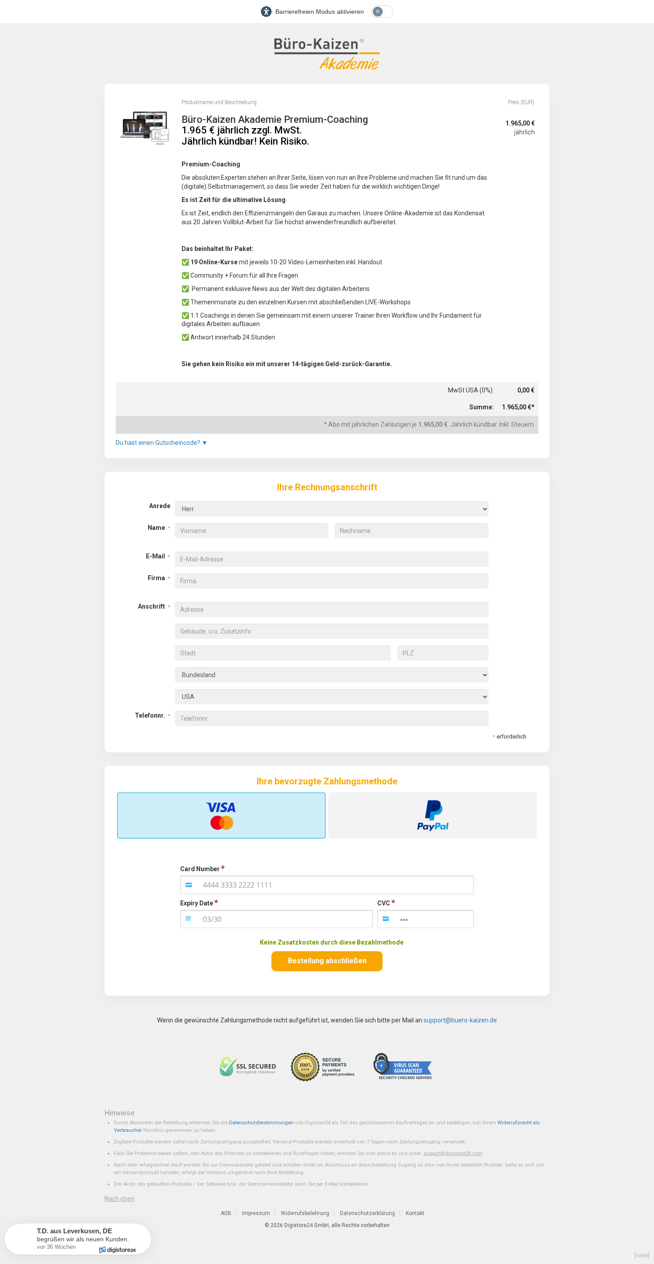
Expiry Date (196, 903)
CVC (383, 903)
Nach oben (119, 1198)
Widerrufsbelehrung (305, 1213)
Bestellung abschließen (327, 961)
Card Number (200, 868)
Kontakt (415, 1213)
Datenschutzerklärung (367, 1213)
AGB (226, 1213)
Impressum (256, 1213)
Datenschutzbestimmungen (261, 1122)
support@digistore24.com (453, 1153)
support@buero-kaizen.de (460, 1020)
